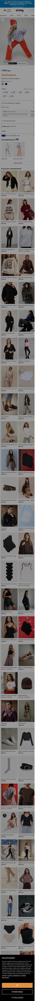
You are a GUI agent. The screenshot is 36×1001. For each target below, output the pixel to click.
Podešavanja (17, 992)
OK (17, 985)
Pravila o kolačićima (14, 975)
